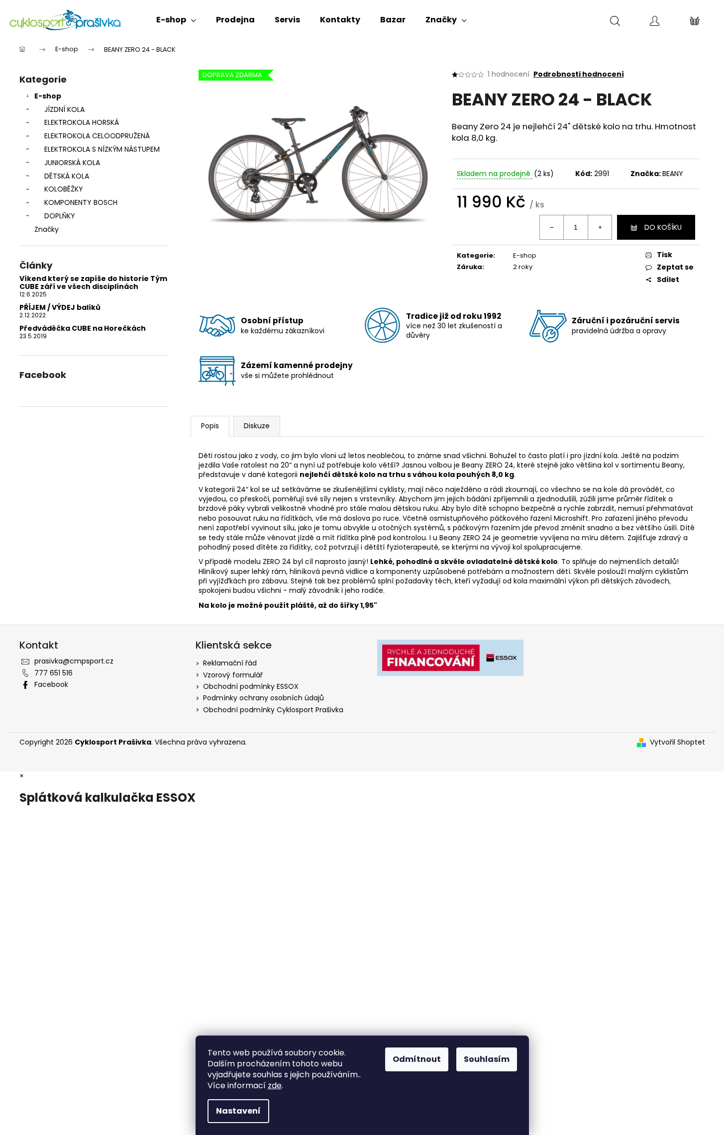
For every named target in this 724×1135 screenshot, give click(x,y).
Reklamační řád (230, 663)
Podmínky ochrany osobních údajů (263, 698)
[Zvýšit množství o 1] (600, 227)
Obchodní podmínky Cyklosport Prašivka (273, 710)
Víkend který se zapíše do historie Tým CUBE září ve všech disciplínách (93, 282)
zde (275, 1085)
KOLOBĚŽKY (63, 189)
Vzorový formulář (233, 675)
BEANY (672, 174)
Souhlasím (487, 1059)
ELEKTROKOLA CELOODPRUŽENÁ (97, 136)
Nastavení (238, 1111)
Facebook (51, 684)
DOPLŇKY (59, 216)
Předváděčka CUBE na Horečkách (82, 328)
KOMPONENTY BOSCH (80, 202)
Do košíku (663, 227)
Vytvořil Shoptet (677, 742)
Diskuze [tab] (257, 426)
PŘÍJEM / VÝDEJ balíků (60, 307)
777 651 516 (53, 673)
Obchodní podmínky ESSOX (251, 686)
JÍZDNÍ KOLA (64, 109)
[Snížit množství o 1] (552, 227)
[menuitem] (176, 20)
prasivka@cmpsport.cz (73, 661)
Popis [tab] (210, 426)
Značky (46, 229)
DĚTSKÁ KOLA (66, 176)
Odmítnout (417, 1059)
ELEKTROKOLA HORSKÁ (81, 122)
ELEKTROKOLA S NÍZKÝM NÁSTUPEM (102, 149)
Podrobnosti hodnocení (578, 74)
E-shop (47, 96)
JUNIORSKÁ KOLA (72, 163)
